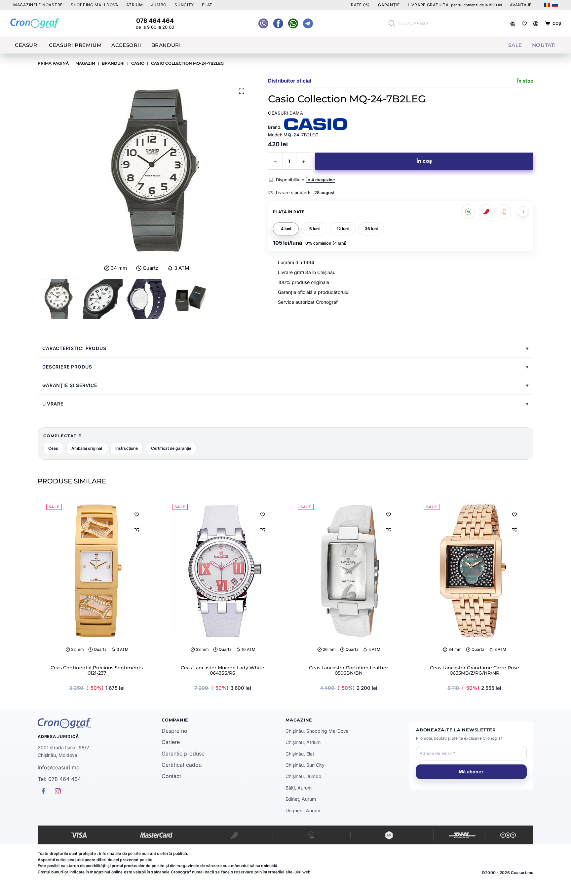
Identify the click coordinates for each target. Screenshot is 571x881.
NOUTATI (544, 45)
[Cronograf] (100, 723)
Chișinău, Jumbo (303, 776)
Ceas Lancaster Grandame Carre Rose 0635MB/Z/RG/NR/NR (474, 670)
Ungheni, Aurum (303, 810)
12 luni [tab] (343, 228)
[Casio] (315, 124)
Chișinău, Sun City (305, 765)
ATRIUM (134, 4)
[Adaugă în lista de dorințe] (137, 514)
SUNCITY (184, 4)
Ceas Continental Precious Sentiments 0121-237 (97, 670)
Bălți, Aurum (299, 788)
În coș (424, 161)
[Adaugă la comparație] (137, 529)
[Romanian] (547, 5)
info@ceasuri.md (59, 767)
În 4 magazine (320, 179)
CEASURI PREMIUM (75, 45)
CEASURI (27, 45)
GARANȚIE (389, 4)
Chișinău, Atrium (303, 742)
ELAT (207, 4)
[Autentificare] (535, 23)
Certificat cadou (182, 764)
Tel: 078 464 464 (59, 779)
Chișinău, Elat (300, 754)
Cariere (171, 742)
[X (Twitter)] (263, 23)
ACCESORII (126, 45)
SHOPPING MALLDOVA (94, 4)
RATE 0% (360, 4)
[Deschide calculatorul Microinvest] (468, 211)
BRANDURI (166, 45)
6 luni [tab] (314, 228)
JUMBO (159, 4)
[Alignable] (278, 23)
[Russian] (555, 5)
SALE (515, 45)
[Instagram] (308, 23)
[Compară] (512, 23)
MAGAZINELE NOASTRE (38, 4)
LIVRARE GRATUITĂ (455, 4)
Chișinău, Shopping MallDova (317, 731)
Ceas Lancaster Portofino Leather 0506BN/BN (348, 670)
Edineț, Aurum (301, 799)
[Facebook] (293, 23)
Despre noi (175, 730)
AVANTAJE (521, 4)
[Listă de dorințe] (524, 23)
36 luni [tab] (371, 228)
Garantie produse (183, 753)
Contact (171, 776)
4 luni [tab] (286, 228)
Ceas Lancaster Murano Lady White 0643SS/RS (222, 670)
